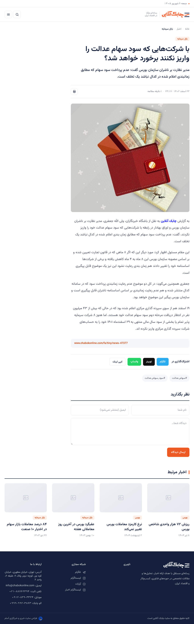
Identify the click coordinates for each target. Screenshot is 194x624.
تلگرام (163, 362)
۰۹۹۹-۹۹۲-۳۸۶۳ (20, 603)
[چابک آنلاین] (163, 565)
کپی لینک (117, 362)
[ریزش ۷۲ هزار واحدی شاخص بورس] (168, 497)
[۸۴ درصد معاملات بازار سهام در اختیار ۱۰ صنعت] (26, 497)
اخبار (179, 29)
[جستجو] (17, 14)
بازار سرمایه (182, 39)
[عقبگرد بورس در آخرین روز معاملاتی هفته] (73, 497)
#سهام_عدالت (179, 378)
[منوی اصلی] (8, 14)
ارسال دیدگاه (178, 452)
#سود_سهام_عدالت (155, 378)
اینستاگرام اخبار (73, 590)
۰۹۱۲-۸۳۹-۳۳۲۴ (22, 597)
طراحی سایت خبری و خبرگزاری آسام (21, 618)
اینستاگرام (76, 578)
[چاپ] (74, 91)
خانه (187, 29)
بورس (185, 517)
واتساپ (134, 362)
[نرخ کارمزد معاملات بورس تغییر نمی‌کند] (121, 497)
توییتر (149, 362)
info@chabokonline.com (20, 586)
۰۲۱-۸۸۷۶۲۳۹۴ (19, 591)
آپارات (78, 584)
